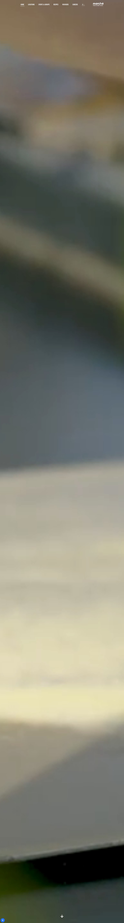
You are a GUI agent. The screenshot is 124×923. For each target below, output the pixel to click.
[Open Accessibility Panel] (3, 920)
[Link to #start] (62, 916)
